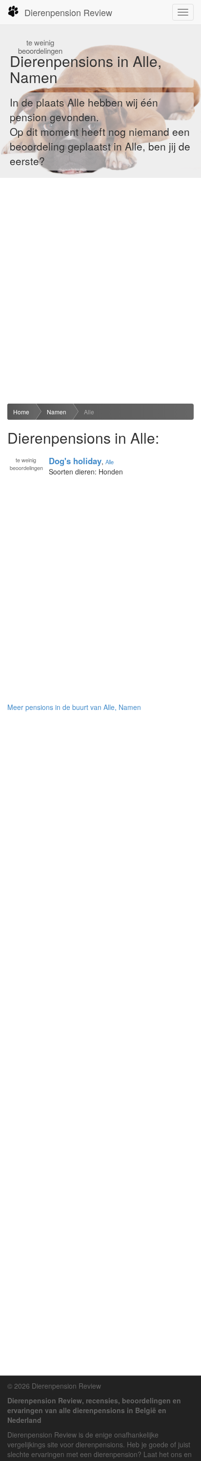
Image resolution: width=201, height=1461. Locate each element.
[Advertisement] (100, 290)
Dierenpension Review (68, 12)
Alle (89, 412)
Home (21, 412)
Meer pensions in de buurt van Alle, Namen (74, 707)
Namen (56, 412)
